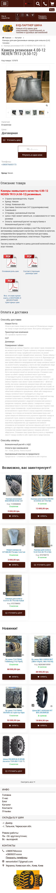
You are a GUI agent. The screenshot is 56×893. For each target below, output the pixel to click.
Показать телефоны (42, 17)
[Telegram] (32, 15)
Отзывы (6, 811)
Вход (52, 10)
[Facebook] (17, 15)
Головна (6, 794)
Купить (15, 516)
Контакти (7, 807)
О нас (5, 798)
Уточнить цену (13, 140)
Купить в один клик (33, 155)
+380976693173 (8, 164)
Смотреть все (27, 782)
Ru (29, 3)
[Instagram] (22, 15)
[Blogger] (27, 15)
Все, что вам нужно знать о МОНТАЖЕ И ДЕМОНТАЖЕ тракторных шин (12, 299)
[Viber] (17, 19)
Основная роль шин (10, 271)
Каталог (6, 804)
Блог (4, 801)
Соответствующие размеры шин (31, 272)
